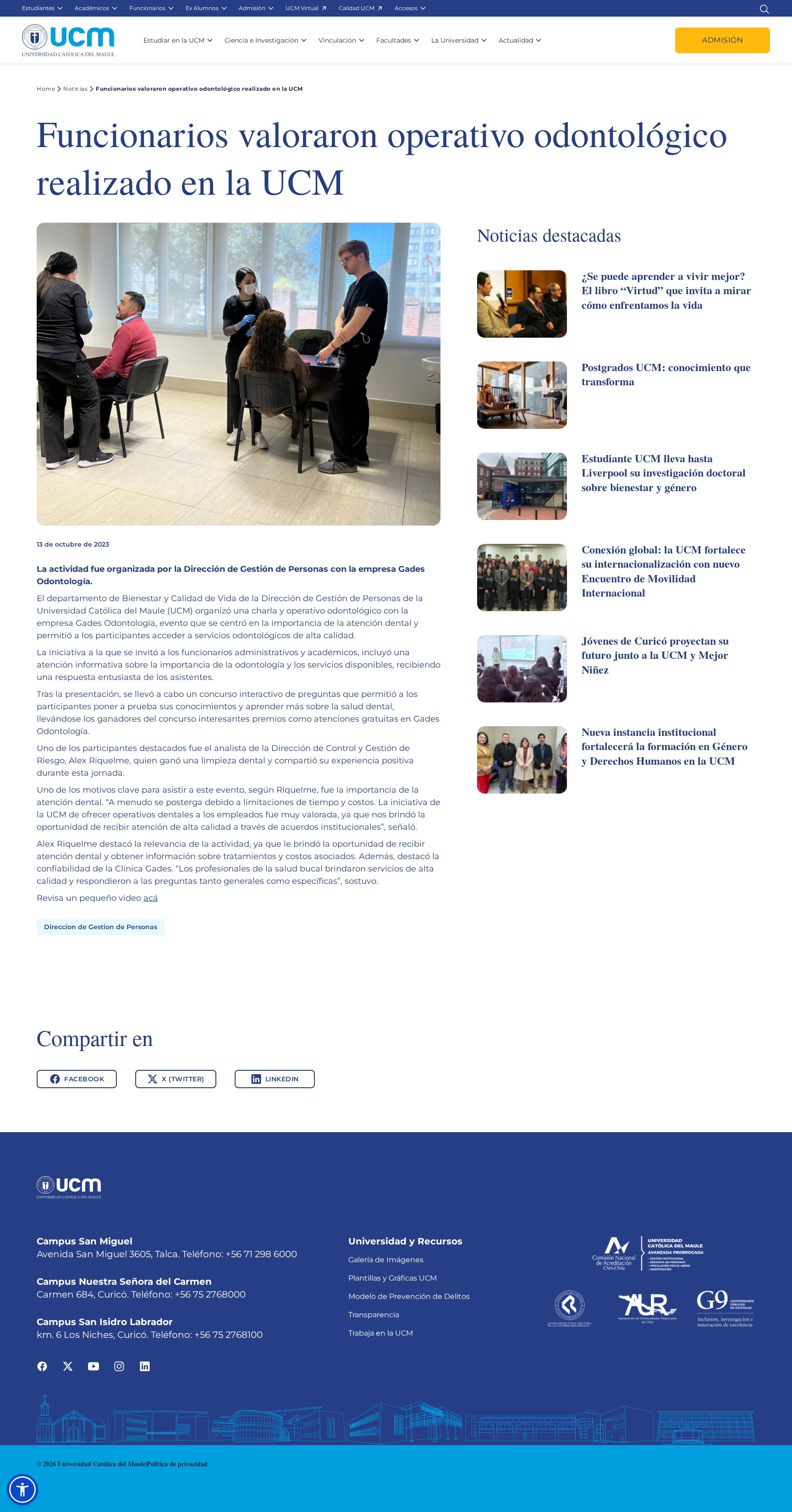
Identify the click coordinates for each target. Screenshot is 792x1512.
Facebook (84, 1079)
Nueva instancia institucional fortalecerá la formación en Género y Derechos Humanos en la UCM (665, 745)
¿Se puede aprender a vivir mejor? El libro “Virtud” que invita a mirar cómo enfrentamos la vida (666, 290)
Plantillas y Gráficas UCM (392, 1278)
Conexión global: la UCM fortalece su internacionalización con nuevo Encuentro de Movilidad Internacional (664, 570)
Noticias (75, 88)
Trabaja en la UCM (380, 1333)
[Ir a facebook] (42, 1366)
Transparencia (373, 1314)
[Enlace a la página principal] (68, 40)
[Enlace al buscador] (764, 8)
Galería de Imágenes (386, 1259)
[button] (43, 8)
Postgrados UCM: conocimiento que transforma (666, 374)
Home (46, 88)
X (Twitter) (183, 1079)
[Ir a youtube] (93, 1366)
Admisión (722, 40)
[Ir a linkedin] (144, 1366)
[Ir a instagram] (119, 1366)
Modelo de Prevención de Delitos (409, 1296)
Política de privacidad (177, 1463)
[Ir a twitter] (67, 1366)
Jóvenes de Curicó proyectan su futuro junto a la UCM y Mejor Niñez (655, 654)
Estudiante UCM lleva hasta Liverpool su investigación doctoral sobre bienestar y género (664, 472)
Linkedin (282, 1079)
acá (150, 898)
